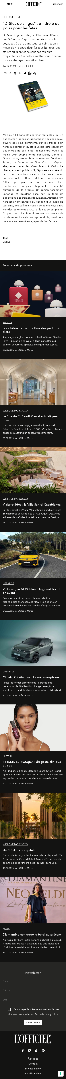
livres (6, 241)
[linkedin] (19, 74)
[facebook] (10, 74)
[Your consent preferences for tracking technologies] (61, 1074)
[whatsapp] (29, 74)
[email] (5, 74)
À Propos (33, 1058)
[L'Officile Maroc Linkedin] (43, 1051)
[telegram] (34, 74)
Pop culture (12, 17)
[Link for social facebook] (22, 1051)
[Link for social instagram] (29, 1051)
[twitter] (24, 74)
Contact (33, 1063)
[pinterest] (15, 74)
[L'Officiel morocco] (33, 4)
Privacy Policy (51, 1014)
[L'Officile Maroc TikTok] (36, 1051)
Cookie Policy (33, 1073)
